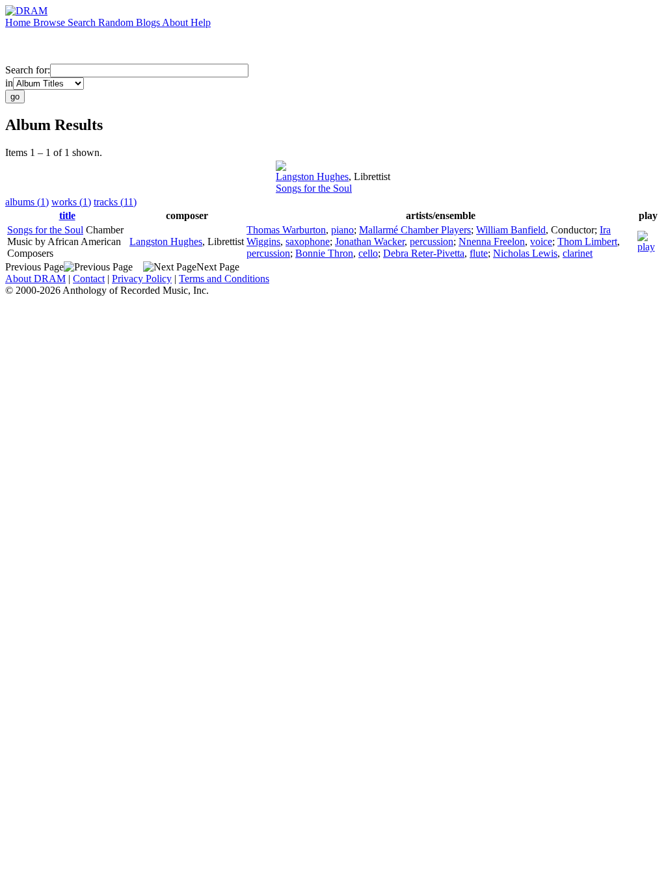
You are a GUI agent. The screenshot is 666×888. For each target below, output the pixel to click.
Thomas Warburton (286, 229)
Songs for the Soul (314, 188)
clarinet (578, 253)
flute (479, 253)
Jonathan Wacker (370, 241)
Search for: (27, 69)
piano (342, 229)
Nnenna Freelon (492, 241)
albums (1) (27, 201)
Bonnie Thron (324, 253)
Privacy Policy (142, 278)
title (67, 215)
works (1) (71, 201)
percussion (431, 241)
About (176, 22)
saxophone (308, 241)
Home (19, 22)
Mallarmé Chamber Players (415, 229)
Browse (50, 22)
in (9, 82)
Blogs (149, 22)
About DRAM (35, 278)
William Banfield (511, 229)
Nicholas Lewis (525, 253)
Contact (89, 278)
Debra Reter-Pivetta (423, 253)
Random (117, 22)
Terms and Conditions (224, 278)
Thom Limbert (587, 241)
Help (201, 22)
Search (83, 22)
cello (368, 253)
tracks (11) (115, 201)
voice (541, 241)
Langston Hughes (312, 176)
